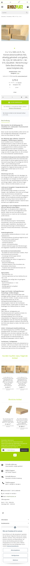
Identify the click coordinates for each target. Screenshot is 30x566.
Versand (19, 82)
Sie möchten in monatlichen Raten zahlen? (15, 107)
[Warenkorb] (28, 7)
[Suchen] (27, 12)
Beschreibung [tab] (5, 120)
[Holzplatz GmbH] (15, 7)
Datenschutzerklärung (7, 443)
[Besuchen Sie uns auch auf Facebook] (15, 455)
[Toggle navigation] (3, 7)
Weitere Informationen (15, 108)
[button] (10, 2)
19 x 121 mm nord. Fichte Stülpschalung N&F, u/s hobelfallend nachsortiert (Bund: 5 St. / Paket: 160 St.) (8, 420)
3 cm (18, 73)
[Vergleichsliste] (18, 2)
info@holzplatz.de (11, 496)
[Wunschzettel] (27, 2)
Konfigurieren (15, 555)
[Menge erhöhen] (21, 97)
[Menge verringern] (3, 97)
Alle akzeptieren (15, 550)
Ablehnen (15, 560)
